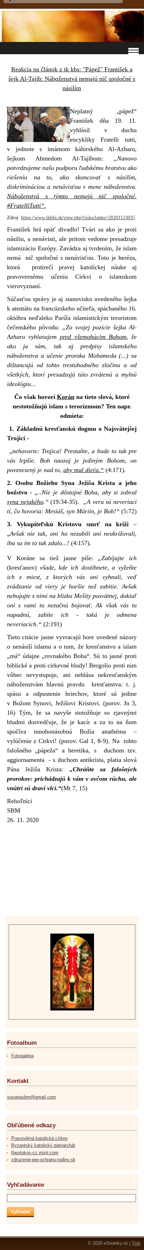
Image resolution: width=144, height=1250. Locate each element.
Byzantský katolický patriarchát (43, 1145)
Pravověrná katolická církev (39, 1138)
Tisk (136, 1243)
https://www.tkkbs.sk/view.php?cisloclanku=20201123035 (78, 217)
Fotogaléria (22, 1055)
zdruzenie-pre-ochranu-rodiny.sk (43, 1159)
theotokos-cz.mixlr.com (34, 1152)
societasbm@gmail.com (31, 1097)
